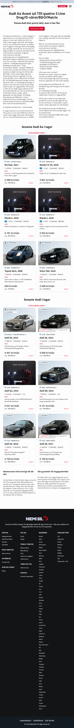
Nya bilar (4, 542)
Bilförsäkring (24, 550)
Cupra (40, 575)
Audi (40, 553)
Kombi (59, 542)
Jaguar (41, 608)
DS (40, 583)
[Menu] (70, 6)
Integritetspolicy (25, 720)
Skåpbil (59, 553)
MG (40, 647)
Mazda (41, 642)
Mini (40, 650)
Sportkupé (60, 556)
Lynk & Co (42, 633)
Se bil (30, 183)
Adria (40, 539)
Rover (40, 678)
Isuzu (40, 603)
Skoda (41, 686)
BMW (40, 558)
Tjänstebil (5, 544)
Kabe (40, 614)
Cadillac (41, 564)
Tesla (40, 700)
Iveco (40, 606)
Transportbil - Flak (62, 561)
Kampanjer (62, 6)
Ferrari (41, 586)
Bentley (41, 556)
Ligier (40, 631)
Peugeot (41, 664)
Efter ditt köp (49, 720)
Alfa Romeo (42, 544)
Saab (40, 681)
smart (40, 689)
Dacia (40, 578)
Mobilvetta (42, 656)
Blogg (3, 571)
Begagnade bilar (7, 536)
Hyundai (41, 600)
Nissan (41, 658)
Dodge (41, 581)
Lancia (41, 622)
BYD (40, 561)
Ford (40, 592)
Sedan (59, 550)
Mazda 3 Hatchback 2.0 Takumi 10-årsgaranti (19, 226)
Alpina (41, 547)
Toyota (41, 703)
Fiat (40, 589)
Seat (40, 683)
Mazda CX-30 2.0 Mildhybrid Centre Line (53, 173)
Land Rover (42, 625)
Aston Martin (42, 550)
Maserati (41, 636)
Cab (58, 536)
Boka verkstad (6, 553)
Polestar (41, 667)
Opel (40, 661)
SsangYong (42, 692)
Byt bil (22, 536)
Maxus (41, 639)
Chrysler (41, 569)
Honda (41, 597)
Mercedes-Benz (43, 645)
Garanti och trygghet (26, 556)
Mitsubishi (42, 653)
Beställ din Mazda (7, 539)
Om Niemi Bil (5, 562)
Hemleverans (24, 559)
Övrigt (59, 547)
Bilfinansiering (24, 548)
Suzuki (41, 697)
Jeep (40, 611)
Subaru (41, 695)
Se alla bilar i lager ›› (37, 133)
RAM (40, 672)
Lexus (40, 628)
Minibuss (60, 544)
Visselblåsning (38, 720)
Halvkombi (60, 539)
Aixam (40, 542)
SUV (58, 558)
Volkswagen (42, 706)
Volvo (40, 708)
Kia (40, 617)
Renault (41, 675)
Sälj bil (22, 539)
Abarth (41, 536)
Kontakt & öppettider (26, 576)
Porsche (41, 670)
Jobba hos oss (24, 567)
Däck (21, 553)
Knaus (41, 620)
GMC (40, 595)
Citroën (41, 572)
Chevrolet (42, 567)
